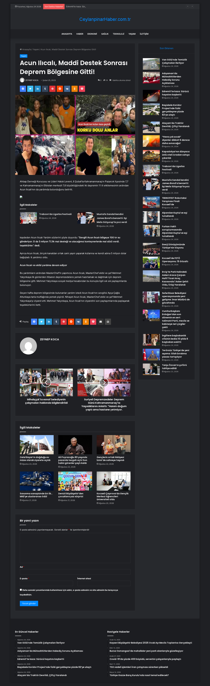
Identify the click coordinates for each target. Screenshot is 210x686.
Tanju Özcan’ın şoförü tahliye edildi (174, 367)
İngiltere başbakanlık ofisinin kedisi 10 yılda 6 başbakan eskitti (175, 339)
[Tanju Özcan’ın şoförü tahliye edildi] (151, 369)
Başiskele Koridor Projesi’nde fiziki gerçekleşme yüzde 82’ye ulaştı (173, 110)
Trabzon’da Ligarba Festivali (55, 214)
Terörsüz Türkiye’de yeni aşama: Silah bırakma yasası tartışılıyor (175, 353)
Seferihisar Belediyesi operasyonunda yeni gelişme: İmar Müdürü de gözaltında (176, 298)
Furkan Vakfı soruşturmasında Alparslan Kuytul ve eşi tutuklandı (174, 231)
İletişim (144, 34)
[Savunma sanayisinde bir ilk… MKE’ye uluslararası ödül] (37, 481)
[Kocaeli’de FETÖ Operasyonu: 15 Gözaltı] (151, 262)
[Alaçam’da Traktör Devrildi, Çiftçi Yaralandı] (151, 127)
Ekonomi (92, 34)
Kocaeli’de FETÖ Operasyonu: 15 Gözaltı (175, 260)
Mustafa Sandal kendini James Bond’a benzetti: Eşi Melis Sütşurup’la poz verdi (112, 218)
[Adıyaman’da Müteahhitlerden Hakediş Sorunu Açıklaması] (151, 77)
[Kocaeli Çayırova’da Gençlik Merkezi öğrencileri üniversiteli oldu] (114, 481)
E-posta (24, 578)
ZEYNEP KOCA (31, 80)
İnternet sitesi (84, 578)
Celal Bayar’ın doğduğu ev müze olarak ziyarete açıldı (35, 459)
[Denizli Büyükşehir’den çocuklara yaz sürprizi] (75, 481)
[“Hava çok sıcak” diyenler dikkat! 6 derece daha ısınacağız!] (151, 141)
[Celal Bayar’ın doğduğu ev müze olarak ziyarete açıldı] (37, 444)
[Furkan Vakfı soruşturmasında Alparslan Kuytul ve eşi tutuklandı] (151, 230)
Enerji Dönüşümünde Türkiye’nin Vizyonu (173, 246)
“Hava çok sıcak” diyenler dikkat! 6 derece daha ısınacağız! (176, 140)
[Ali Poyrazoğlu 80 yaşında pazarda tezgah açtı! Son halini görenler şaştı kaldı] (75, 444)
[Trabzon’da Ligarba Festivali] (28, 218)
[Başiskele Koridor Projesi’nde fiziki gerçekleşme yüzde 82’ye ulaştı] (151, 109)
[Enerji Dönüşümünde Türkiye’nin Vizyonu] (151, 248)
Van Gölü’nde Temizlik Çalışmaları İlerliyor (174, 61)
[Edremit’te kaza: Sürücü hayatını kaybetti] (151, 95)
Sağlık (105, 34)
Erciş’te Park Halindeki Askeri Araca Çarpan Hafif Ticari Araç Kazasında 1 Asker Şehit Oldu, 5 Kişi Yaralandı (175, 278)
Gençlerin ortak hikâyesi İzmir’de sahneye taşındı (110, 459)
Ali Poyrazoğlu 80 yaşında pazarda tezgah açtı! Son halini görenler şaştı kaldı (72, 460)
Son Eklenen (166, 48)
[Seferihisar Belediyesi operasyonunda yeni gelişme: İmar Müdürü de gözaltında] (151, 297)
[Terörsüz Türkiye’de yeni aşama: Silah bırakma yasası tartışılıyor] (151, 354)
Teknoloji (118, 34)
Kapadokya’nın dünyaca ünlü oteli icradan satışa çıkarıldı (176, 155)
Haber (79, 34)
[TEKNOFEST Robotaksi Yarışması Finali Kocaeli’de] (151, 202)
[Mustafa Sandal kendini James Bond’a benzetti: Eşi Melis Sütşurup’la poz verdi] (85, 218)
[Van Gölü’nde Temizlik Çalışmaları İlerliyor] (151, 64)
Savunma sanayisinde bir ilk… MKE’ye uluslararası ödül (36, 495)
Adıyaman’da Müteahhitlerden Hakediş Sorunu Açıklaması (171, 78)
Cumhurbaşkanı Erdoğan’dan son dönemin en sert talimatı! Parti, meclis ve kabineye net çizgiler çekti (175, 319)
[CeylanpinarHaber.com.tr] (105, 19)
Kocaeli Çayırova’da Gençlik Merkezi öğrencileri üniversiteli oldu (113, 496)
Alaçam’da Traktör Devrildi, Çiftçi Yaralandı (175, 125)
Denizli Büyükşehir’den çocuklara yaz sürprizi (70, 495)
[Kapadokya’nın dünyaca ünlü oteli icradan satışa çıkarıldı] (151, 156)
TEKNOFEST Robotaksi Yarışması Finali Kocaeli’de (174, 201)
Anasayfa (66, 34)
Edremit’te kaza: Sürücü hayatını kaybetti (85, 6)
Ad (22, 567)
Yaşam (132, 34)
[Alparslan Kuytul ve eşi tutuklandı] (151, 217)
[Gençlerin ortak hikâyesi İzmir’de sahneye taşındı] (114, 444)
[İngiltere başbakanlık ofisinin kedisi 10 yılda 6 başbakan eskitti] (151, 340)
